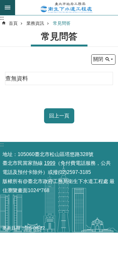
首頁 (13, 23)
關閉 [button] (98, 59)
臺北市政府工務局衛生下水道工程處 (66, 7)
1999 (49, 163)
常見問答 (61, 23)
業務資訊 (35, 23)
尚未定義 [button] (7, 7)
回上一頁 (59, 115)
